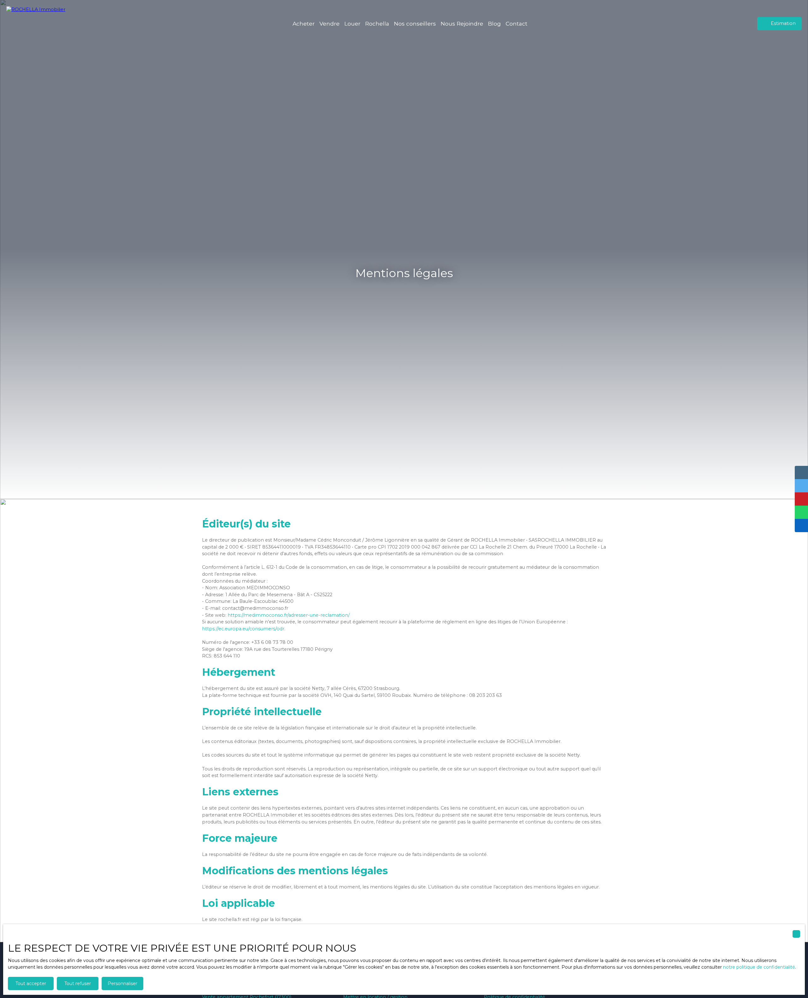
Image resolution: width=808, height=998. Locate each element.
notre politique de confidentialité (759, 967)
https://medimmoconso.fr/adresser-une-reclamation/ (289, 615)
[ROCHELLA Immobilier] (39, 23)
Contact (516, 23)
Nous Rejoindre (462, 23)
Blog (494, 23)
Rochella (377, 23)
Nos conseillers (415, 23)
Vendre (329, 23)
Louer (352, 23)
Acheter (304, 23)
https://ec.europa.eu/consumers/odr (243, 629)
